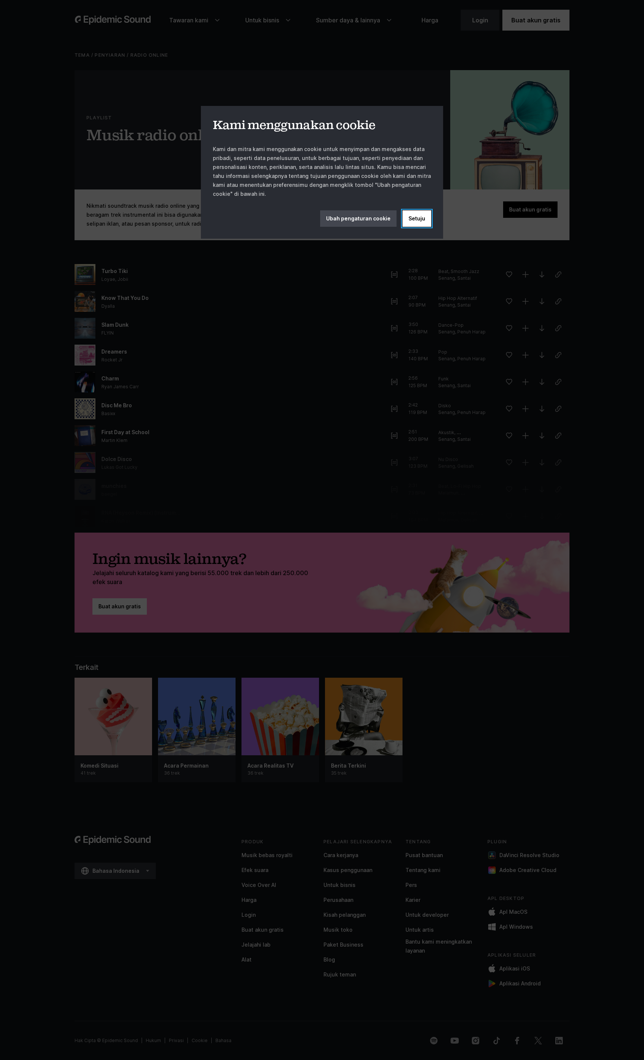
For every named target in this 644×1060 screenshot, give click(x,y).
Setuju (416, 218)
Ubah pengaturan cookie (358, 218)
